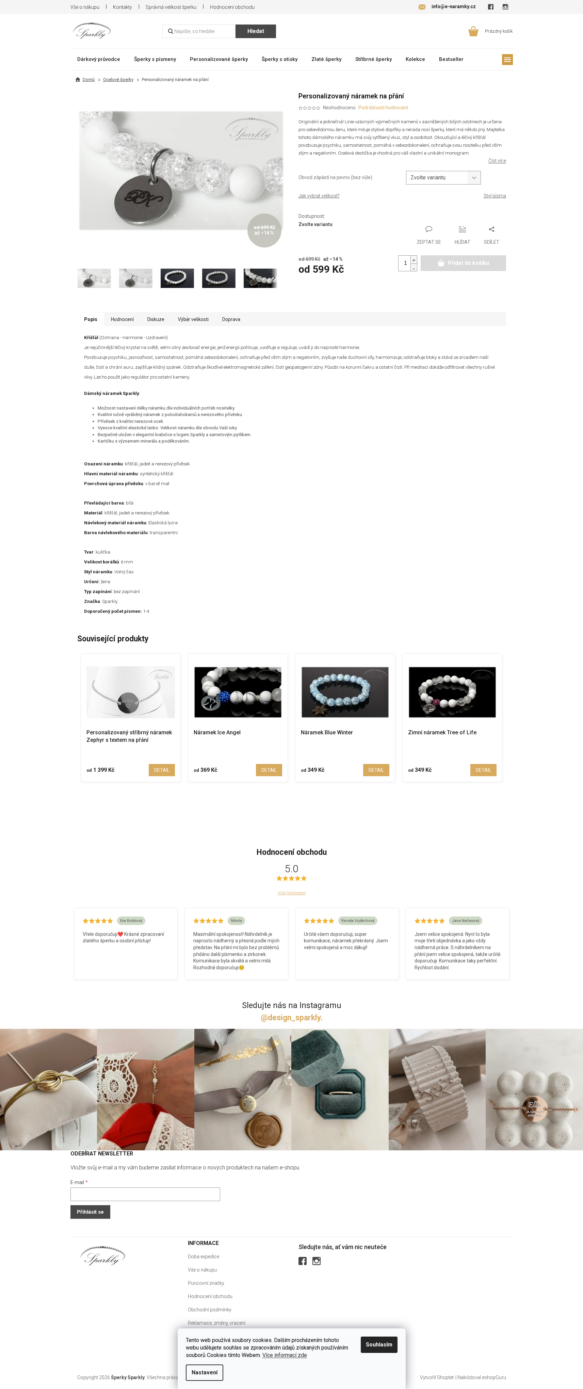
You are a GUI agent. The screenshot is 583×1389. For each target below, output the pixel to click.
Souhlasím (379, 1344)
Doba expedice (203, 1256)
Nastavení (204, 1372)
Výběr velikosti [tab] (193, 319)
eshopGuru (494, 1377)
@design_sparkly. (292, 1017)
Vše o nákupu (84, 7)
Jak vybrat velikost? (319, 195)
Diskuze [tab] (155, 319)
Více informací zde (284, 1355)
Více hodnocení (292, 892)
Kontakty (122, 7)
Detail (161, 770)
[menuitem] (98, 59)
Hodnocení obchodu (232, 7)
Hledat (255, 31)
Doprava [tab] (231, 319)
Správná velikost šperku (171, 7)
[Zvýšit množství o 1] (413, 260)
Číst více (497, 160)
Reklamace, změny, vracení (216, 1323)
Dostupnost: (311, 216)
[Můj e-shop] (102, 1256)
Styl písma (495, 195)
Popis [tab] (90, 319)
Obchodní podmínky (209, 1309)
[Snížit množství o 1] (413, 267)
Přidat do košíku (468, 263)
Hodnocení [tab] (122, 319)
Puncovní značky (206, 1283)
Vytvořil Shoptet (437, 1377)
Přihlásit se (90, 1212)
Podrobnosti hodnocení (383, 107)
